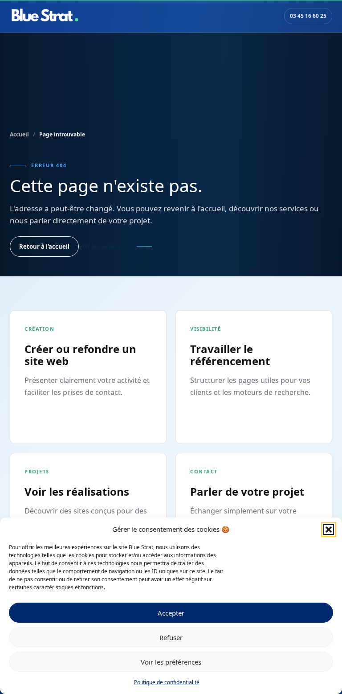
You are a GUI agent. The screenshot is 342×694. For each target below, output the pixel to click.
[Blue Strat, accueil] (45, 16)
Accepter (171, 612)
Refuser (171, 637)
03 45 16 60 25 (308, 16)
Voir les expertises (105, 246)
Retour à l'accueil (44, 246)
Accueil (19, 134)
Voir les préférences (171, 661)
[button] (328, 529)
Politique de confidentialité (167, 682)
